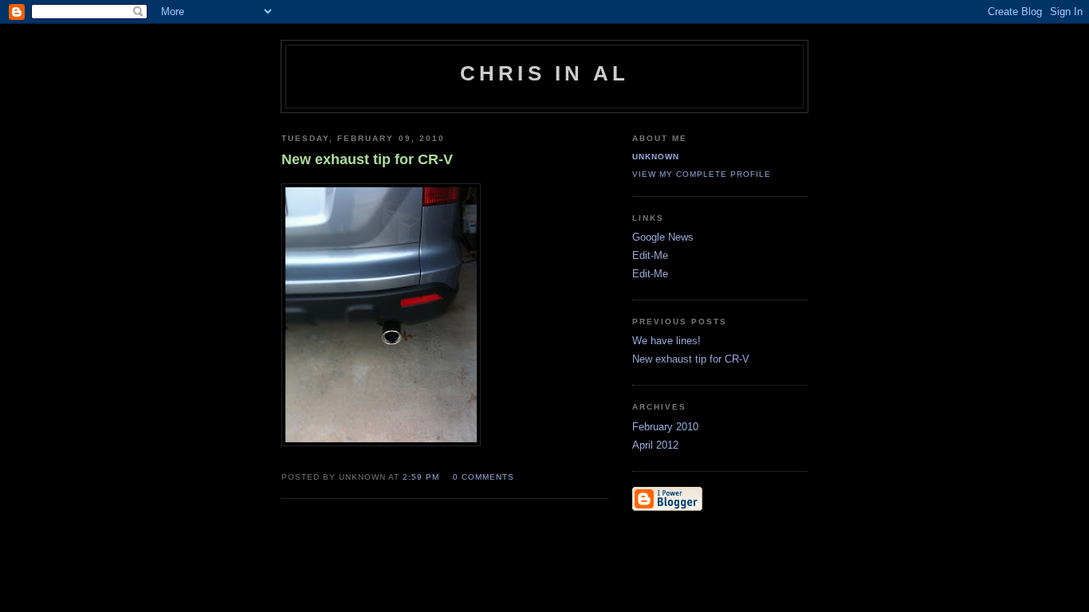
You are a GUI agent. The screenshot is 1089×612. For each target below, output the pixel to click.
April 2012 (655, 445)
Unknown (655, 156)
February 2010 (665, 427)
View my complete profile (701, 174)
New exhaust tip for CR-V (690, 359)
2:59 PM (421, 477)
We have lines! (666, 341)
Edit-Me (650, 255)
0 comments (483, 477)
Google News (663, 237)
